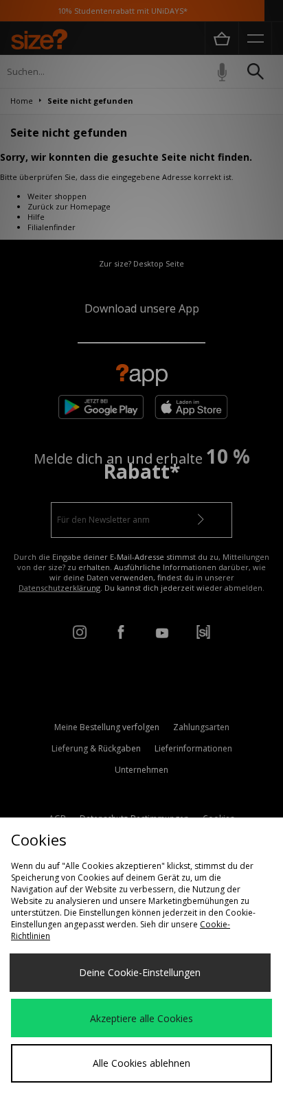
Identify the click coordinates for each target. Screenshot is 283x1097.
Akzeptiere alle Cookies (141, 1018)
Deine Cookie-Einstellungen (140, 972)
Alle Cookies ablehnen (141, 1063)
